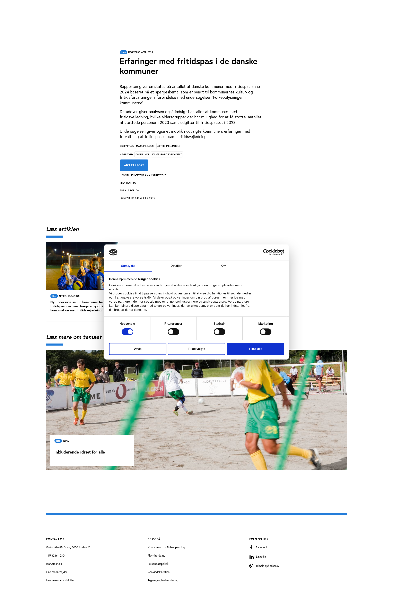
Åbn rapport (134, 165)
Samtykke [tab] (128, 265)
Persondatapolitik (158, 564)
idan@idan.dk (54, 564)
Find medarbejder (56, 572)
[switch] (173, 332)
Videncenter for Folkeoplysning (166, 547)
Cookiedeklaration (159, 572)
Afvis (137, 348)
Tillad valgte (196, 348)
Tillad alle (255, 348)
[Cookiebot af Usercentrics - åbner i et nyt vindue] (266, 252)
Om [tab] (223, 265)
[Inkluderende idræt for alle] (196, 410)
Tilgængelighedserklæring (163, 580)
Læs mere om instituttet (60, 580)
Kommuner (142, 154)
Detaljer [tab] (176, 265)
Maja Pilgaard (145, 146)
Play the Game (156, 555)
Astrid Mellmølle (168, 146)
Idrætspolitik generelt (167, 154)
